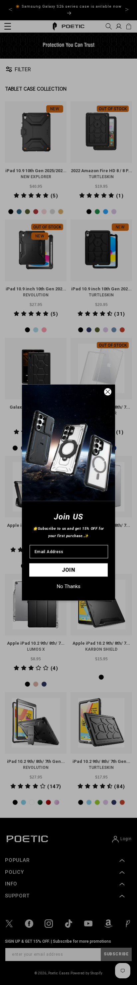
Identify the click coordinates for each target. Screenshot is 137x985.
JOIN (68, 570)
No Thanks (68, 586)
